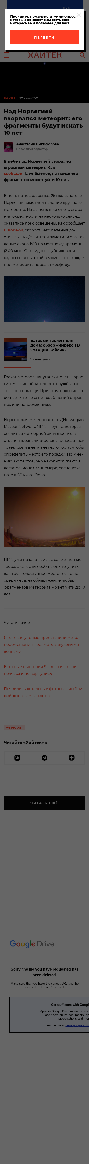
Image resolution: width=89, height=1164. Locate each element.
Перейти (44, 37)
